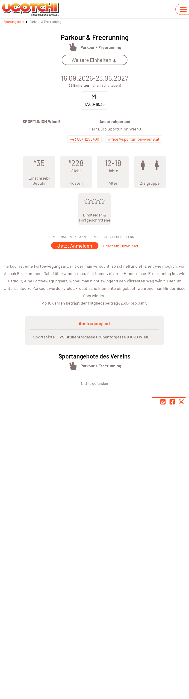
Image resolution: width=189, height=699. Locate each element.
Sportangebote (13, 22)
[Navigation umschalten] (183, 9)
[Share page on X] (181, 402)
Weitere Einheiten (91, 60)
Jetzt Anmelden (74, 246)
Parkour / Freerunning (100, 47)
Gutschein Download (119, 245)
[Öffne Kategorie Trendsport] (73, 47)
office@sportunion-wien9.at (133, 139)
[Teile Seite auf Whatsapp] (163, 402)
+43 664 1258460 (84, 139)
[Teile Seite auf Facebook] (172, 402)
